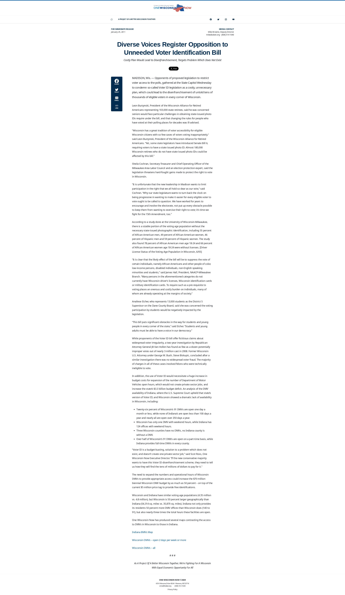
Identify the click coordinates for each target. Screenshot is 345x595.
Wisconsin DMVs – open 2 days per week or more (159, 540)
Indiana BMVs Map (142, 532)
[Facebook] (211, 19)
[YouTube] (233, 19)
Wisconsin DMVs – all (143, 547)
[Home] (111, 19)
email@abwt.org (165, 586)
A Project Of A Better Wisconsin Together (136, 19)
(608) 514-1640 (180, 586)
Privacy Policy (172, 589)
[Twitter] (218, 19)
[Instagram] (226, 19)
